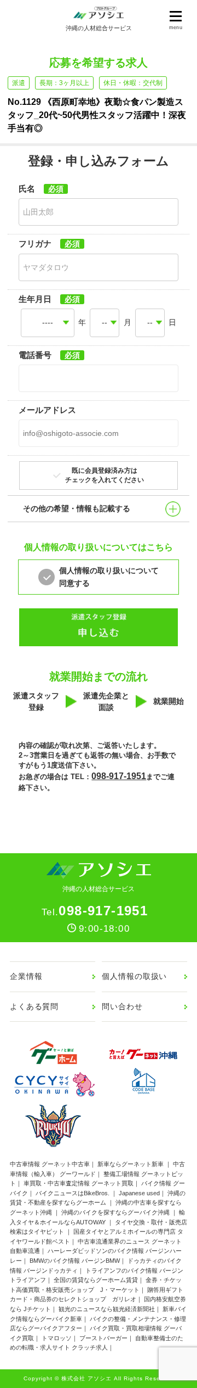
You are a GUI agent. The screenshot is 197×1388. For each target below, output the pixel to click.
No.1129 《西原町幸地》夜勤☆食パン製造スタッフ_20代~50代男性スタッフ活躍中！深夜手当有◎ (97, 115)
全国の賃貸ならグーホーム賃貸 (96, 1280)
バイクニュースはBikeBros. (73, 1193)
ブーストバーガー (103, 1338)
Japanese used (139, 1193)
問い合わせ (122, 1006)
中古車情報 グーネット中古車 (50, 1164)
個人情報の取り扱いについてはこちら (98, 547)
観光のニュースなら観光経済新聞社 (107, 1309)
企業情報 (26, 976)
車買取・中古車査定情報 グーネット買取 (79, 1183)
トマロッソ (57, 1338)
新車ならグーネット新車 (131, 1164)
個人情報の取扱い (134, 976)
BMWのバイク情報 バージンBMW (75, 1260)
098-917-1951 (118, 776)
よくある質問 (34, 1006)
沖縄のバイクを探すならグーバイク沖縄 (116, 1212)
